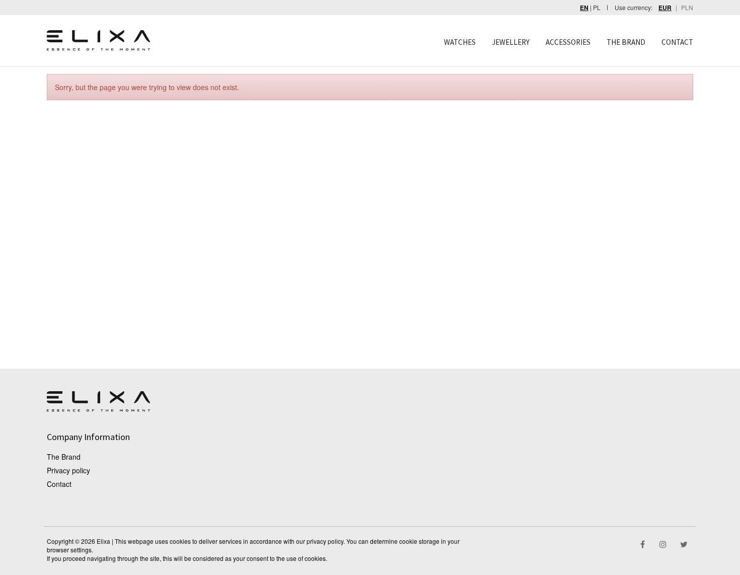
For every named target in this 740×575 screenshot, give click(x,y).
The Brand (64, 457)
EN (584, 8)
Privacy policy (68, 470)
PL (597, 7)
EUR (665, 8)
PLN (687, 7)
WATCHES (460, 42)
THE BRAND (626, 42)
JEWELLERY (511, 42)
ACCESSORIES (568, 42)
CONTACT (677, 42)
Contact (59, 484)
